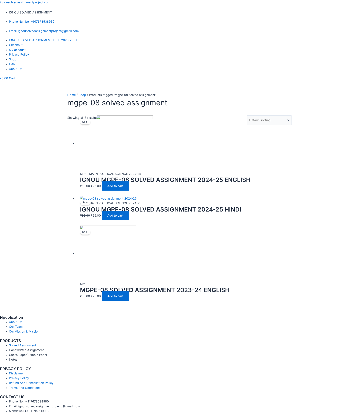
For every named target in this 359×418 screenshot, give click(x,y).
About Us (15, 69)
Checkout (16, 45)
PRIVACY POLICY (15, 369)
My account (17, 50)
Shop (12, 59)
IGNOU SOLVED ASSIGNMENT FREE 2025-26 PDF (44, 40)
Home (71, 95)
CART (13, 64)
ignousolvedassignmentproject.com (25, 2)
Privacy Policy (19, 54)
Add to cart (115, 186)
